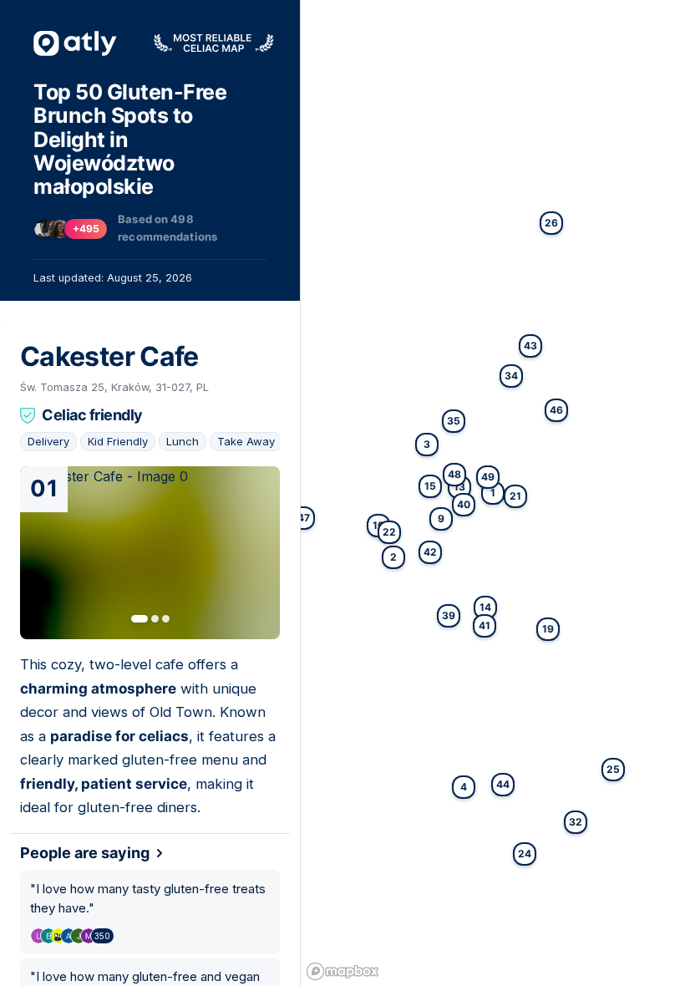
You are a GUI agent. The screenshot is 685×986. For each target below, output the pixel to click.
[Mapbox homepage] (342, 971)
